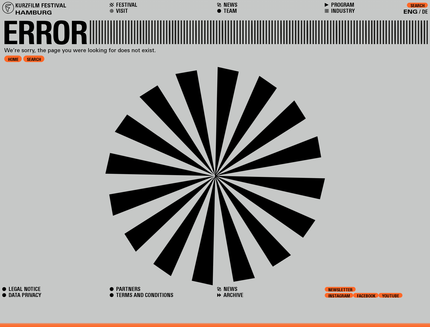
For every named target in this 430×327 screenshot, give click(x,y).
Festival (126, 4)
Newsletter (340, 289)
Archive (232, 295)
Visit (121, 11)
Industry (342, 11)
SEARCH (34, 59)
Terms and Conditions (144, 295)
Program (342, 4)
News (229, 4)
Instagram (339, 295)
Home (13, 59)
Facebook (366, 295)
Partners (127, 289)
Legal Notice (24, 289)
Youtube (390, 295)
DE (425, 12)
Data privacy (24, 295)
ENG (410, 12)
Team (229, 11)
